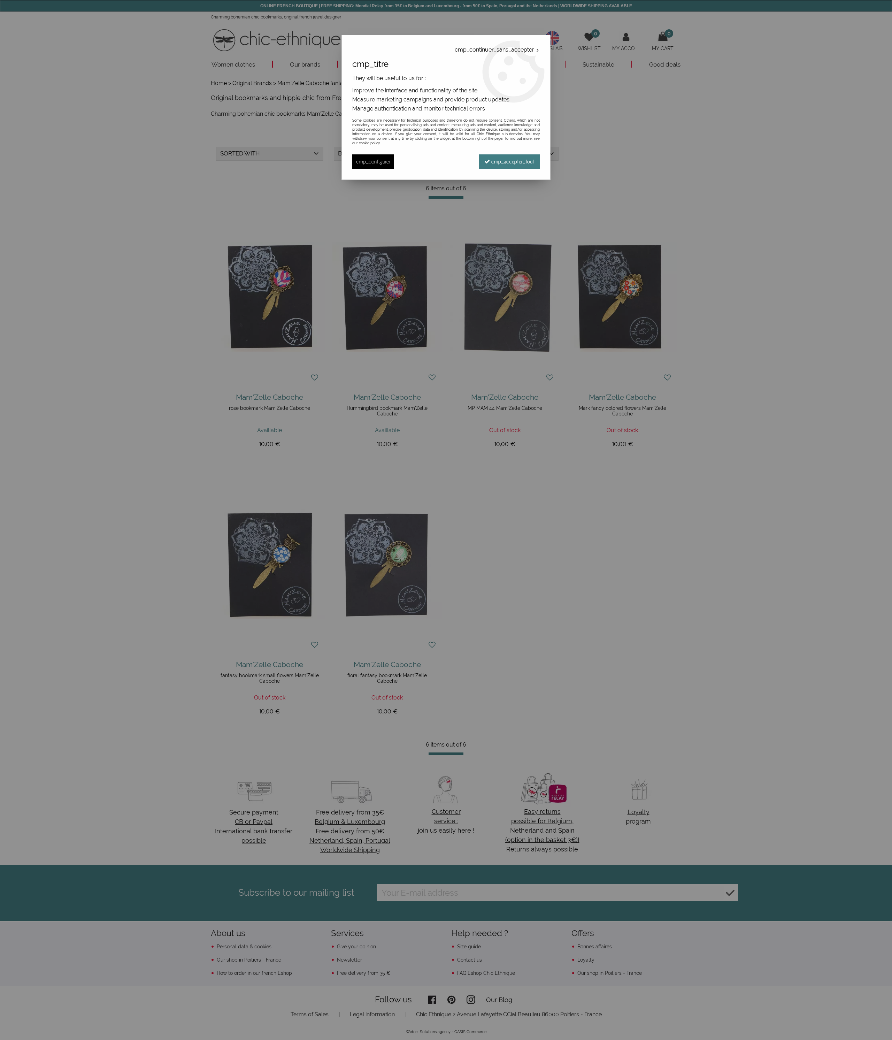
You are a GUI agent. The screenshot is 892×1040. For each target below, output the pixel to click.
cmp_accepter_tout (512, 162)
